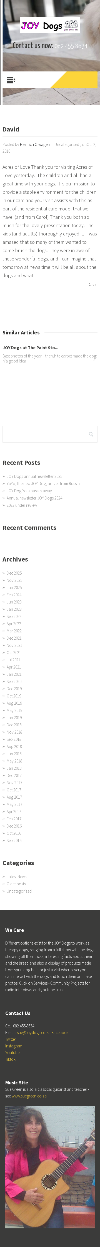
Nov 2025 (14, 580)
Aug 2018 (14, 746)
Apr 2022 (14, 623)
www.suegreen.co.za (29, 1096)
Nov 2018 (14, 732)
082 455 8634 (71, 46)
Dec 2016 (14, 826)
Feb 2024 (14, 594)
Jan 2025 (14, 587)
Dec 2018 (14, 724)
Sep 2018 (14, 739)
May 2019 (14, 710)
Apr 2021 (14, 667)
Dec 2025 (14, 573)
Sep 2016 (14, 840)
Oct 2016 (14, 833)
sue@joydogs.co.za (34, 1032)
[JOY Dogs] (50, 25)
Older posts (16, 883)
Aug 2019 (14, 703)
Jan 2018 (14, 768)
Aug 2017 (14, 797)
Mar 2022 (14, 631)
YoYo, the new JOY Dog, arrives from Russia (43, 483)
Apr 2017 (14, 811)
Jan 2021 (14, 674)
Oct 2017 (14, 790)
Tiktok (10, 1059)
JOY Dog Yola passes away (29, 490)
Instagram (13, 1046)
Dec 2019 (14, 688)
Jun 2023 (14, 602)
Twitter (10, 1039)
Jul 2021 (13, 659)
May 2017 (14, 804)
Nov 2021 (14, 645)
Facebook (60, 1032)
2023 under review (22, 505)
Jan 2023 (14, 609)
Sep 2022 (14, 616)
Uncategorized (19, 891)
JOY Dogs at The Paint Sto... (30, 347)
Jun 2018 (14, 753)
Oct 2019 (14, 696)
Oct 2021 (14, 652)
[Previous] (5, 360)
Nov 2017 (14, 782)
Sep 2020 (14, 681)
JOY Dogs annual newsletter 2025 (34, 476)
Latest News (16, 876)
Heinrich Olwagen (35, 144)
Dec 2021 (14, 638)
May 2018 (14, 761)
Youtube (12, 1052)
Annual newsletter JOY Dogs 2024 (34, 498)
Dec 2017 (14, 775)
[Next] (94, 360)
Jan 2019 (14, 717)
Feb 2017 (14, 818)
